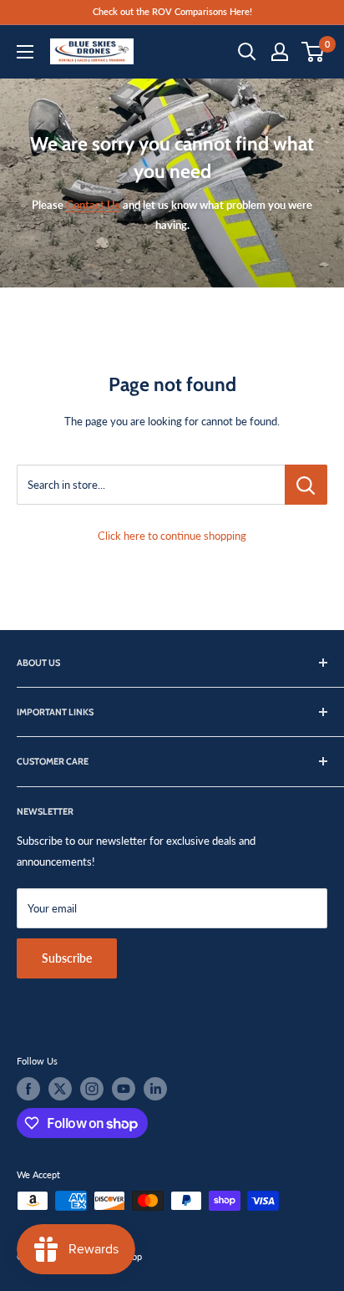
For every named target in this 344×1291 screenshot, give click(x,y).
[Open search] (247, 52)
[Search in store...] (306, 485)
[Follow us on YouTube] (123, 1088)
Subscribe (67, 958)
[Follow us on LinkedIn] (155, 1088)
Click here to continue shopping (172, 535)
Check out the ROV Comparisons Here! (172, 11)
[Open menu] (25, 51)
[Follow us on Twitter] (60, 1088)
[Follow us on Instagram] (92, 1088)
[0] (313, 52)
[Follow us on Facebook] (28, 1088)
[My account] (279, 52)
